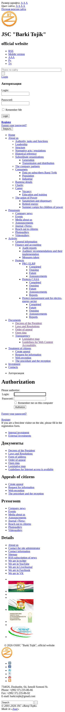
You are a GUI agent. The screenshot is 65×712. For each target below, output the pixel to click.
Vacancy (27, 191)
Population (28, 175)
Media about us (23, 219)
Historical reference (26, 153)
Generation (28, 160)
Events (19, 216)
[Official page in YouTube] (9, 677)
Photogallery (22, 232)
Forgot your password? (14, 125)
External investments (19, 435)
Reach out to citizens (26, 229)
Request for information (28, 354)
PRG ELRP (28, 263)
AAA (11, 57)
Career (19, 188)
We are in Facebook (19, 570)
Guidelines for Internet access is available (30, 469)
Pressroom (14, 210)
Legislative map (31, 338)
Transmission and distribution (38, 163)
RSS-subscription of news (22, 557)
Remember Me (14, 109)
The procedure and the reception (33, 360)
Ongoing (34, 269)
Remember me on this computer (35, 402)
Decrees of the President (28, 323)
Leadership (21, 144)
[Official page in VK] (9, 663)
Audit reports (29, 247)
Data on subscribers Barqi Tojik (39, 172)
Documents (14, 320)
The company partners (27, 166)
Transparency (22, 335)
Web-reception (23, 357)
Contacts (13, 367)
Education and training (34, 194)
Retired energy (30, 203)
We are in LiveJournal (20, 567)
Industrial (27, 178)
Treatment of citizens (19, 348)
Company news (23, 213)
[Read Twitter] (9, 670)
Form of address (17, 456)
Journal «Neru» (23, 225)
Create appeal (22, 351)
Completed (35, 266)
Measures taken (30, 257)
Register (5, 419)
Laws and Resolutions (27, 326)
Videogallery (22, 235)
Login (4, 76)
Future (32, 273)
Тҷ (9, 63)
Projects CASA (30, 279)
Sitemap (12, 554)
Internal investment (18, 432)
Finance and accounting (28, 244)
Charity (19, 185)
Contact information (19, 551)
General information (26, 241)
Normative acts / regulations (30, 150)
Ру (9, 60)
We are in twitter (17, 560)
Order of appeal (23, 329)
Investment (14, 364)
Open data (21, 332)
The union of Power (26, 197)
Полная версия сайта (13, 9)
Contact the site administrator (24, 548)
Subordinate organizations (29, 156)
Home (11, 134)
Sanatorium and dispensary (37, 200)
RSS (10, 51)
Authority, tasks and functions (31, 141)
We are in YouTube (18, 563)
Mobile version (16, 54)
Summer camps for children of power (42, 207)
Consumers (21, 169)
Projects (19, 260)
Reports (33, 294)
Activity (12, 238)
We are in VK (16, 573)
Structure (20, 147)
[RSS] (9, 680)
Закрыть (7, 128)
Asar (15, 708)
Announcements (24, 222)
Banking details (23, 181)
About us (13, 138)
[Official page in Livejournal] (9, 673)
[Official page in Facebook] (9, 666)
